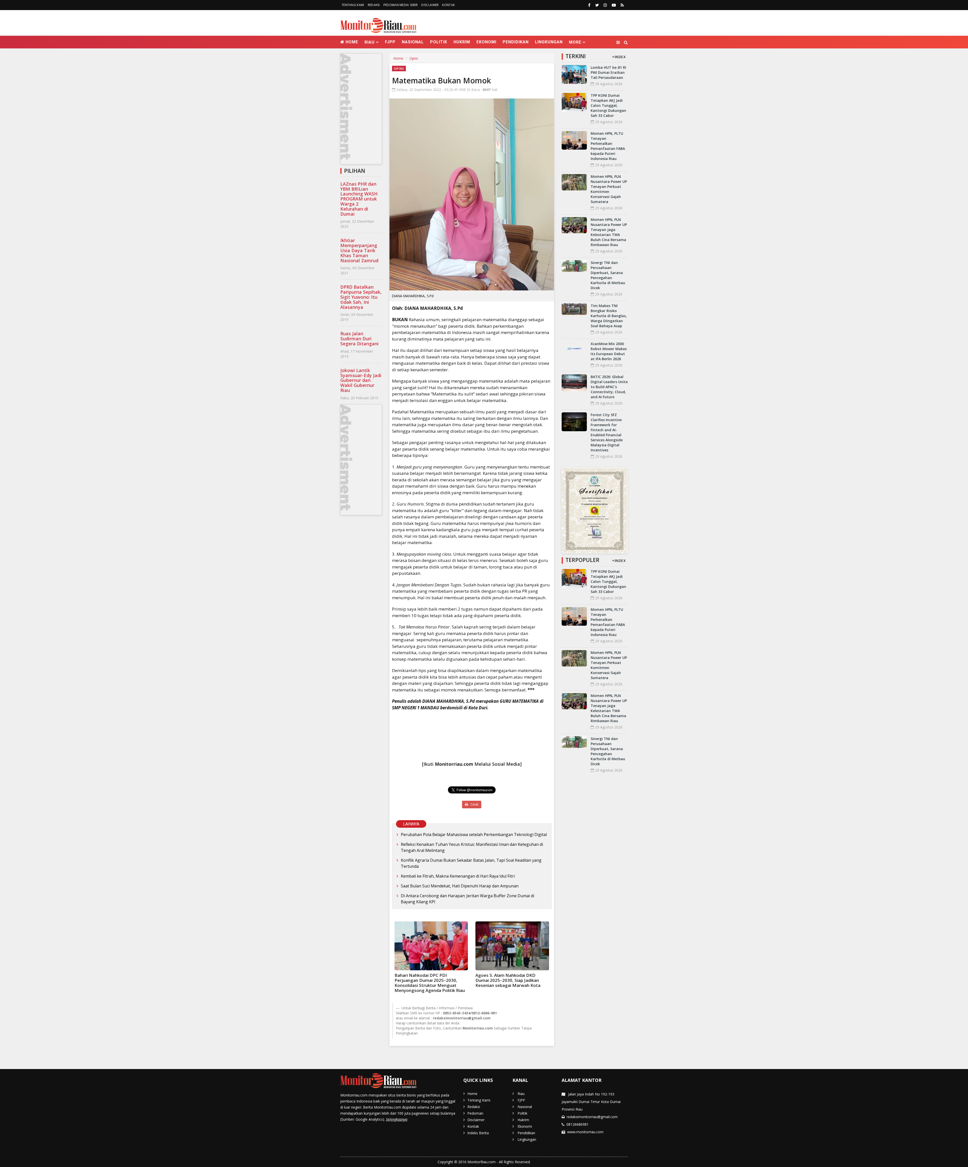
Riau (521, 1093)
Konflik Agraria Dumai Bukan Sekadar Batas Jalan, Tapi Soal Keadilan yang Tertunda (471, 863)
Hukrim (461, 42)
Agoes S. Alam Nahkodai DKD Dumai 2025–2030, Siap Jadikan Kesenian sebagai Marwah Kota (507, 980)
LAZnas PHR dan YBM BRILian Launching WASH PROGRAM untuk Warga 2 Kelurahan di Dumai (359, 199)
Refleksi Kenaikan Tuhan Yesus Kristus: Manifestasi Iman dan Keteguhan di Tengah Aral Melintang (472, 847)
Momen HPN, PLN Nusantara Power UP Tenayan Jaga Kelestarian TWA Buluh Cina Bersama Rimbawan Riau (609, 232)
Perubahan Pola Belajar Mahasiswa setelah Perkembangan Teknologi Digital (474, 834)
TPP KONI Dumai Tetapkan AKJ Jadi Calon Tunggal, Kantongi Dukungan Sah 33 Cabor (608, 105)
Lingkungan (549, 42)
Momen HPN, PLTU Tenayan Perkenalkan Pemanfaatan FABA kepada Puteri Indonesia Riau (608, 146)
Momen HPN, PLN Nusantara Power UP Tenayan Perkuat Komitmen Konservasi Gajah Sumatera (609, 189)
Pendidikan (516, 42)
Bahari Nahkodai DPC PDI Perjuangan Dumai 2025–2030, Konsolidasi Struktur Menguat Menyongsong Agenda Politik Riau (430, 982)
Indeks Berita (478, 1132)
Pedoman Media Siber (400, 5)
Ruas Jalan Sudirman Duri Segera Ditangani (359, 338)
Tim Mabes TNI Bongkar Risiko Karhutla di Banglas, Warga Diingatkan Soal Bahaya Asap (609, 315)
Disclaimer (430, 5)
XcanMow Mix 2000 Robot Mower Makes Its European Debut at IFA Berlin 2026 (609, 351)
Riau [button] (370, 42)
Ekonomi (486, 42)
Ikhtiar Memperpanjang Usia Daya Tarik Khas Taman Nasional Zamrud (359, 250)
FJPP (390, 42)
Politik (438, 42)
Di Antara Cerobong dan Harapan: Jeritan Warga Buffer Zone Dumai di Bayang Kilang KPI (467, 899)
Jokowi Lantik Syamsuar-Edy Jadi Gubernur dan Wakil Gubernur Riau (360, 380)
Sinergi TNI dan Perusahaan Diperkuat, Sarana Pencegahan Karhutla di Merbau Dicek (608, 275)
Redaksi (374, 5)
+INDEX (619, 56)
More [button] (575, 42)
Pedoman (475, 1113)
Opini (413, 58)
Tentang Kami (353, 5)
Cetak (474, 804)
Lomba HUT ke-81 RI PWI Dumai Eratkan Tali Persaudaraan (608, 72)
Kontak (448, 5)
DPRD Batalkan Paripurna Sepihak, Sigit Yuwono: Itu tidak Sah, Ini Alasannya (361, 297)
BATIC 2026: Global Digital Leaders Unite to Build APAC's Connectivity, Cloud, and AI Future (609, 386)
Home (351, 42)
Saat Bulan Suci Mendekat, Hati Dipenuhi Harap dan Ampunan (460, 886)
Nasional (413, 42)
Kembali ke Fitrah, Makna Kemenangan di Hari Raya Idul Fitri (458, 876)
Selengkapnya (396, 1119)
